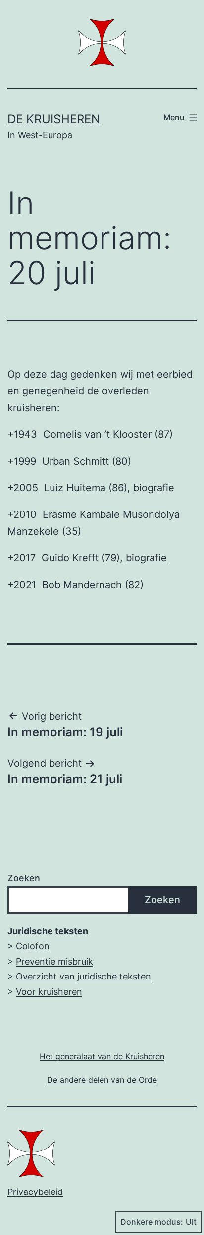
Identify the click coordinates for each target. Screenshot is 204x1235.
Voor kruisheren (49, 991)
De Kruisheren (53, 119)
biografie (153, 488)
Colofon (33, 946)
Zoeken (23, 878)
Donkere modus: (151, 1222)
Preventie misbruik (54, 961)
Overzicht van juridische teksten (83, 976)
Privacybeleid (35, 1192)
